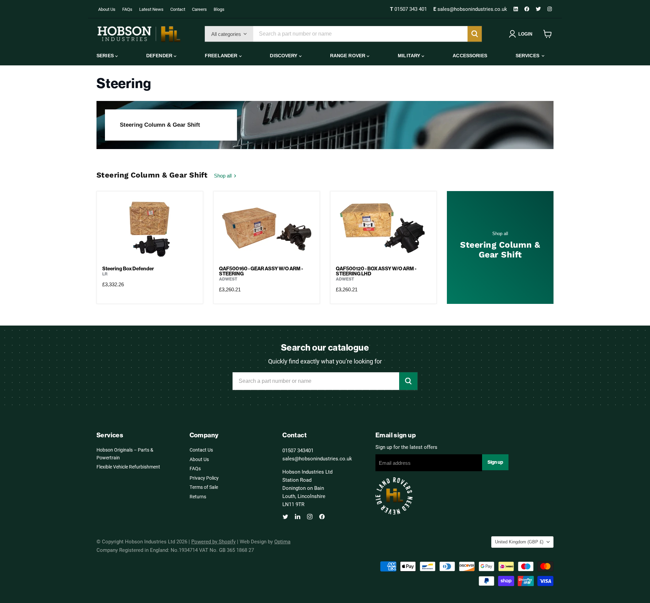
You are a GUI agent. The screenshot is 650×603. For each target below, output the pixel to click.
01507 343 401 (409, 8)
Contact (177, 9)
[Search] (475, 34)
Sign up (495, 462)
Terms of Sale (204, 487)
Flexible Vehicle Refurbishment (128, 466)
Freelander (222, 55)
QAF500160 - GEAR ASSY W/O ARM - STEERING (261, 271)
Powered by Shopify (213, 541)
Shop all (223, 176)
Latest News (151, 9)
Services (528, 55)
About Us (106, 9)
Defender (160, 55)
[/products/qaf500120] (383, 228)
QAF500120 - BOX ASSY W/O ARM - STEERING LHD (376, 271)
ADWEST (228, 279)
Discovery (284, 55)
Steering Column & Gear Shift (160, 125)
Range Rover (348, 55)
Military (409, 55)
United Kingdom (519, 541)
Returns (198, 496)
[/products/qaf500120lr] (149, 228)
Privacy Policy (204, 478)
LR (105, 273)
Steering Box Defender (128, 268)
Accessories (470, 55)
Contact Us (201, 449)
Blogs (219, 9)
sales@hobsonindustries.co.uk (470, 8)
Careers (199, 9)
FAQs (127, 9)
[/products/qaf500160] (266, 228)
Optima (282, 541)
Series (105, 55)
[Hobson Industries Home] (138, 34)
